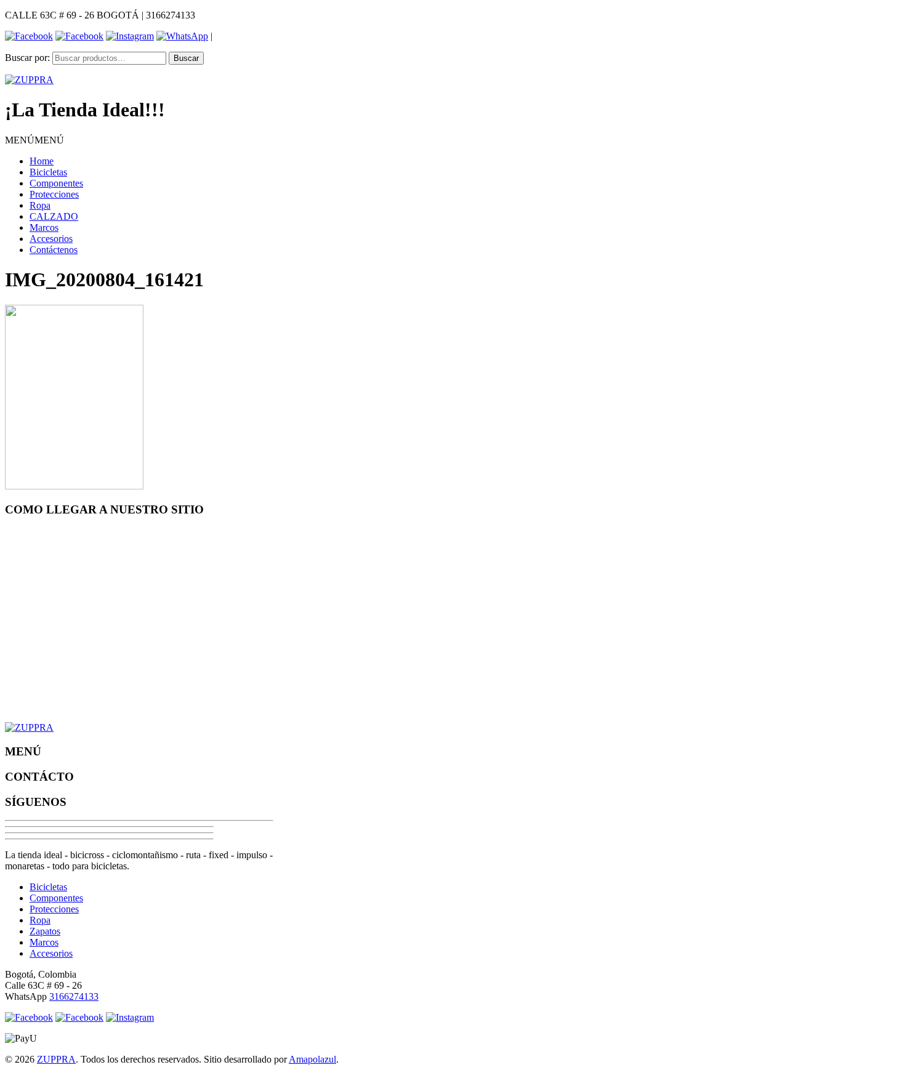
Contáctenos (54, 249)
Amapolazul (312, 1059)
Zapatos (45, 931)
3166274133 (74, 996)
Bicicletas (48, 172)
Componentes (56, 183)
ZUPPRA (56, 1059)
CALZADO (54, 216)
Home (42, 161)
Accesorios (51, 238)
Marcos (44, 227)
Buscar (186, 58)
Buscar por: (27, 57)
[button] (34, 140)
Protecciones (54, 194)
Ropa (40, 205)
